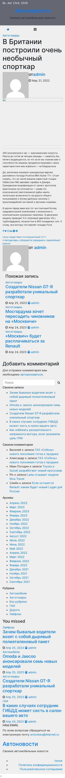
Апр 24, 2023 (15, 721)
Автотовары (11, 35)
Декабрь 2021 (19, 569)
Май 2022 (16, 548)
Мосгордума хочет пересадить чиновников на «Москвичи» (30, 316)
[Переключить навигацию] (35, 29)
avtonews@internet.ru (44, 734)
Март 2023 (17, 507)
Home (58, 760)
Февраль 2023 (19, 511)
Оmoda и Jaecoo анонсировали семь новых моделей (30, 661)
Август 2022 (18, 536)
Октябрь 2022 (19, 528)
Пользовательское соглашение (41, 769)
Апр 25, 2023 (15, 647)
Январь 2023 (18, 515)
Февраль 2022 (19, 561)
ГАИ (12, 605)
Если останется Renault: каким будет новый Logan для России (36, 487)
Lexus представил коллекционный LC (24, 237)
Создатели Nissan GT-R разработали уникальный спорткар (31, 291)
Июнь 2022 (17, 544)
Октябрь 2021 (19, 577)
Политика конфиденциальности (40, 765)
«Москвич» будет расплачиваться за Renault (25, 340)
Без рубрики (18, 601)
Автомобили (18, 593)
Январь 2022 (18, 565)
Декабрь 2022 (19, 519)
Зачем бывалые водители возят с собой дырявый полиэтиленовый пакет (33, 397)
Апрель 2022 (18, 552)
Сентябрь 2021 (20, 581)
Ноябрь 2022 (19, 523)
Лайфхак (15, 614)
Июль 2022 (17, 540)
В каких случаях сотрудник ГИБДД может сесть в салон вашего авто (32, 710)
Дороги (15, 610)
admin (39, 74)
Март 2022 (17, 557)
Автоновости (32, 10)
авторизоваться (31, 374)
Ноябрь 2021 (18, 573)
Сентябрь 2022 (20, 532)
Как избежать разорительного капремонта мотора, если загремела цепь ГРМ (35, 434)
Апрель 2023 (18, 503)
